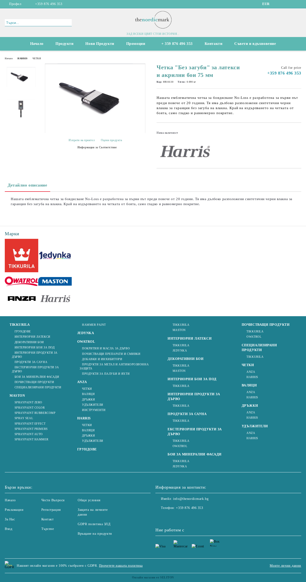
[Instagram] (284, 4)
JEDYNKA (85, 333)
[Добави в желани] (297, 134)
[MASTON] (55, 282)
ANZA (82, 382)
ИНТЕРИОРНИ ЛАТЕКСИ (32, 336)
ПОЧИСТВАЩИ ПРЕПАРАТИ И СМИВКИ (111, 354)
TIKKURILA (20, 324)
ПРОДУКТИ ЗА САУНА (31, 362)
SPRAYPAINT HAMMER (31, 439)
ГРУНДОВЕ (23, 331)
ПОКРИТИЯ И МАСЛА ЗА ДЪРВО (106, 348)
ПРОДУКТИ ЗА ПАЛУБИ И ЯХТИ (106, 373)
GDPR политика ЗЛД (94, 524)
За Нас (10, 519)
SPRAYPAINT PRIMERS (31, 429)
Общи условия (89, 500)
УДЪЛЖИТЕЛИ (92, 404)
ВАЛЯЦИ (88, 394)
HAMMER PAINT (94, 324)
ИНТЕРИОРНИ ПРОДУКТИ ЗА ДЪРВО (35, 354)
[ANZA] (21, 299)
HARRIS (22, 58)
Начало (37, 44)
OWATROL (86, 341)
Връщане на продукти (95, 533)
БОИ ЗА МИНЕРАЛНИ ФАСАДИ (37, 377)
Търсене (47, 529)
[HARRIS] (55, 299)
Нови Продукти (99, 44)
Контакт (47, 519)
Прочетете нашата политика (121, 565)
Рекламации (14, 510)
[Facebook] (277, 4)
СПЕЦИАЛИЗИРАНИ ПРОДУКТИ (38, 387)
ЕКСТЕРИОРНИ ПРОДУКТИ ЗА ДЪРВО (35, 369)
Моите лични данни (285, 565)
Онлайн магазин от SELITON (153, 577)
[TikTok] (298, 4)
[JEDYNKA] (55, 256)
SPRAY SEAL (24, 418)
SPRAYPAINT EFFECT (30, 423)
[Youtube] (180, 517)
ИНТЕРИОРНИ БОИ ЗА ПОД (35, 347)
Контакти (213, 44)
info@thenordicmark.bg (190, 499)
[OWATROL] (21, 282)
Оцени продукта (111, 140)
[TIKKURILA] (21, 256)
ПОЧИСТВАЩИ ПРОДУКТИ (34, 382)
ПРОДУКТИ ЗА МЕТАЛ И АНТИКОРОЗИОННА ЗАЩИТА (114, 366)
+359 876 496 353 (48, 4)
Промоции (135, 44)
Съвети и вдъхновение (255, 44)
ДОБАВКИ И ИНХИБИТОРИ (102, 359)
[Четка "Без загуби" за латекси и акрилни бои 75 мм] (95, 132)
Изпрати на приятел (82, 140)
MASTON (17, 395)
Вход (8, 529)
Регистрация (51, 510)
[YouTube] (291, 4)
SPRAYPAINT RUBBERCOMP (35, 413)
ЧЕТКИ (37, 58)
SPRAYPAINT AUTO (29, 434)
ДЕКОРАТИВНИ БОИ (29, 342)
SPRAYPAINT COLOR (30, 407)
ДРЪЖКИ (88, 399)
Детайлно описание (27, 185)
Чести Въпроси (53, 500)
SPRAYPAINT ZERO (28, 402)
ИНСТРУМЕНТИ (93, 410)
